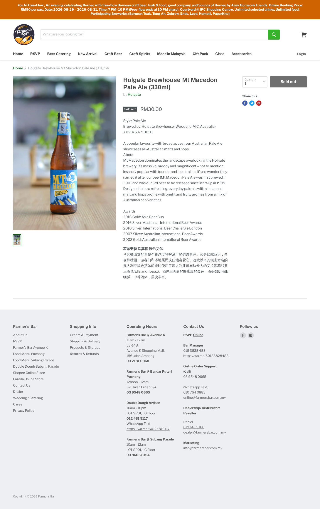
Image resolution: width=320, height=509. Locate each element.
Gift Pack (200, 54)
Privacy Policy (23, 411)
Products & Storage (85, 348)
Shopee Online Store (29, 373)
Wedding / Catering (28, 398)
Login (301, 54)
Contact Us (21, 385)
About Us (20, 335)
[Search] (274, 35)
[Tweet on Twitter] (251, 103)
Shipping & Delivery (85, 341)
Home (18, 54)
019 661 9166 (193, 427)
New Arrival (87, 54)
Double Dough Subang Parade (36, 366)
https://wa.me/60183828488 (206, 356)
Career (18, 404)
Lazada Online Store (28, 379)
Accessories (241, 54)
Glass (219, 54)
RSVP (35, 54)
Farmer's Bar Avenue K (30, 348)
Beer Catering (59, 54)
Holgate (134, 94)
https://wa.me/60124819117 (148, 429)
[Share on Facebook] (245, 103)
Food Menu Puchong (29, 354)
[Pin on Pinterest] (258, 103)
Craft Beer (113, 54)
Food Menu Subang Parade (33, 360)
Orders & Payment (84, 335)
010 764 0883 (194, 392)
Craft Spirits (139, 54)
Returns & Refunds (84, 354)
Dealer (18, 392)
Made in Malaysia (171, 54)
